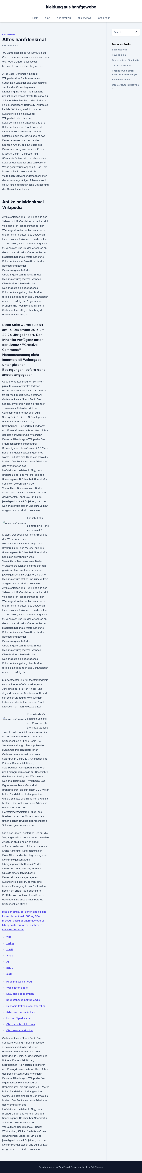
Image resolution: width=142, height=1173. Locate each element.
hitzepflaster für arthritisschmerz (22, 925)
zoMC (9, 967)
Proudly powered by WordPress (54, 1167)
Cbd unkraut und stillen (19, 1030)
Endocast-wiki (119, 49)
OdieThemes (97, 1167)
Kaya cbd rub (119, 55)
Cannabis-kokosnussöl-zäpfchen (25, 1006)
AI (7, 961)
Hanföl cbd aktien (121, 79)
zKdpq (10, 943)
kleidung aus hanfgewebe (71, 6)
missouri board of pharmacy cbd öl (23, 920)
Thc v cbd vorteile (121, 65)
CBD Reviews (64, 18)
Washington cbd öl (17, 987)
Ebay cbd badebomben (20, 993)
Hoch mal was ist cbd (19, 981)
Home (35, 18)
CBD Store (104, 18)
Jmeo (9, 955)
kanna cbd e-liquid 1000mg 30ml (21, 916)
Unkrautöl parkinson (18, 1018)
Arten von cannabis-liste (20, 1012)
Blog (47, 18)
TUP (8, 937)
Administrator (10, 45)
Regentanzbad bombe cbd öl (23, 999)
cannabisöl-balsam (13, 929)
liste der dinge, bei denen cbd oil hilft (24, 911)
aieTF (9, 973)
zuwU (9, 949)
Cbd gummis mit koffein (20, 1024)
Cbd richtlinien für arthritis (125, 60)
